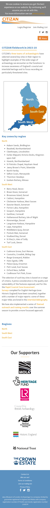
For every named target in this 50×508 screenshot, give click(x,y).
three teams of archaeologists (25, 53)
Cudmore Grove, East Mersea (20, 251)
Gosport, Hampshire (16, 210)
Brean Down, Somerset (17, 192)
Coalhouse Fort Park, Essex (19, 273)
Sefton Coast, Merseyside (18, 173)
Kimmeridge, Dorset (16, 220)
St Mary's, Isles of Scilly (17, 239)
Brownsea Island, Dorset (18, 195)
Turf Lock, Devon (14, 242)
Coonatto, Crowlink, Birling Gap (21, 254)
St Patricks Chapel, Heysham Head (22, 164)
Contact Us (25, 474)
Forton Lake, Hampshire (18, 207)
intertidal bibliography (37, 299)
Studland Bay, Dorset (16, 236)
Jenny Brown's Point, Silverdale (21, 167)
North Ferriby (13, 170)
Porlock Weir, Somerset (17, 233)
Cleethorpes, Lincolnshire (18, 151)
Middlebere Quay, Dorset (18, 229)
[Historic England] (25, 434)
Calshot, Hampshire (15, 198)
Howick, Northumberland (18, 161)
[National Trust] (25, 447)
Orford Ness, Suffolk (16, 270)
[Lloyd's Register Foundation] (25, 394)
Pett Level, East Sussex (17, 267)
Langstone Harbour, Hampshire (21, 223)
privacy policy (38, 13)
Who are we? (25, 477)
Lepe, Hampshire (14, 226)
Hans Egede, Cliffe (15, 260)
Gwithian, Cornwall (15, 214)
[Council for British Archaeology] (25, 407)
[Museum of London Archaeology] (25, 367)
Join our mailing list (25, 484)
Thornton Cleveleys (15, 176)
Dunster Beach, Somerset (18, 204)
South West (7, 184)
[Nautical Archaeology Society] (25, 421)
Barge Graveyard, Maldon (18, 257)
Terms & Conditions (25, 480)
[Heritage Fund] (25, 380)
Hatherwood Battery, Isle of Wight (22, 217)
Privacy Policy (25, 487)
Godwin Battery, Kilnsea (17, 180)
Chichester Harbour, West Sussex (21, 201)
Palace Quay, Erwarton (17, 263)
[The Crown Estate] (25, 461)
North (4, 141)
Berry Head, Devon (15, 188)
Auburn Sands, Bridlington (18, 145)
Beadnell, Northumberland (19, 148)
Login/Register (24, 27)
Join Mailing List (40, 27)
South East (7, 246)
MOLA (3, 497)
